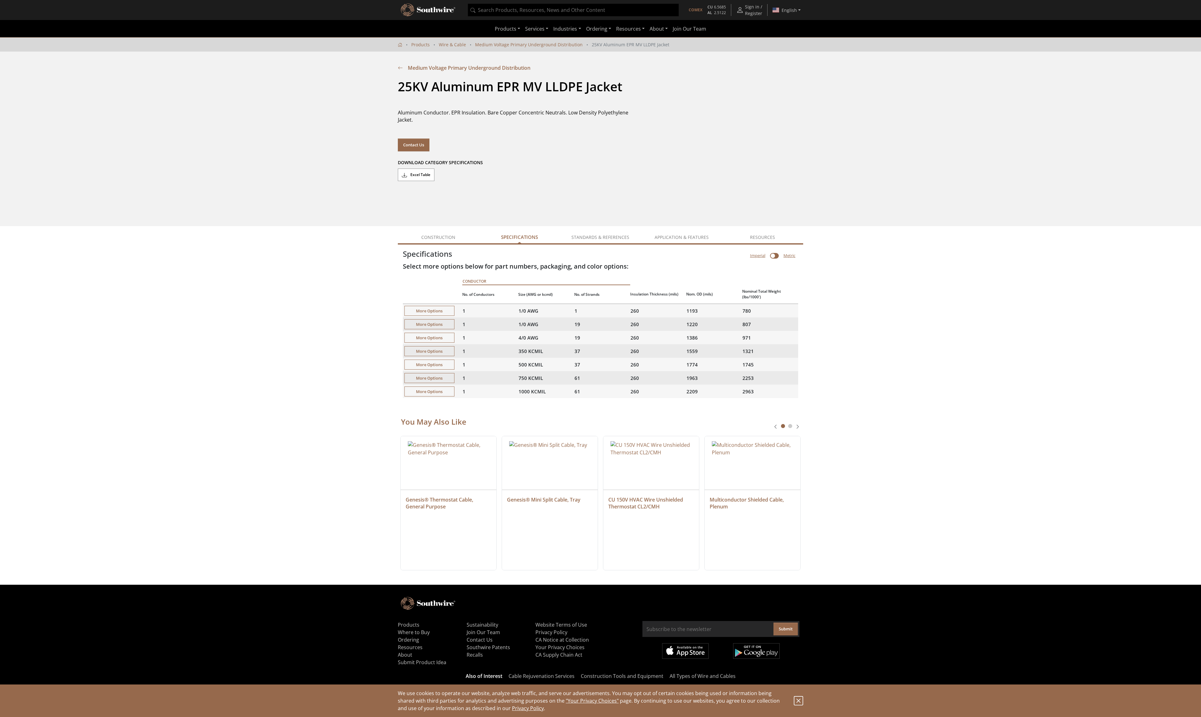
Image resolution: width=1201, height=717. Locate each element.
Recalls (475, 654)
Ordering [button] (596, 28)
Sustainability (482, 624)
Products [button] (505, 28)
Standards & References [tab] (600, 237)
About (405, 654)
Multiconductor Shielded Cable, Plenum (747, 503)
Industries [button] (565, 28)
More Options (429, 311)
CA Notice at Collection (562, 639)
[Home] (400, 44)
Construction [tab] (438, 237)
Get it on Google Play (756, 651)
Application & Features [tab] (682, 237)
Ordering (408, 639)
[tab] (783, 426)
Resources (410, 647)
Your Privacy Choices (560, 647)
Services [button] (535, 28)
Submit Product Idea (422, 662)
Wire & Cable (452, 45)
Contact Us (413, 145)
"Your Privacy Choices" (592, 700)
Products (420, 45)
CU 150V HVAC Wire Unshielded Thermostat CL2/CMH (646, 503)
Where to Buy (414, 632)
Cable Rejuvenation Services (542, 676)
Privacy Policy (528, 708)
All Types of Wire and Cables (703, 676)
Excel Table (419, 174)
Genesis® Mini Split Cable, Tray (543, 499)
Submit (786, 629)
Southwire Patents (488, 647)
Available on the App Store (685, 651)
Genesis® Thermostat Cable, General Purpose (440, 503)
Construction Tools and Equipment (622, 676)
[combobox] (573, 10)
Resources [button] (628, 28)
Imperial (757, 255)
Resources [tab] (762, 237)
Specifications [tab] (519, 237)
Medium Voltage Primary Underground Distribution (529, 45)
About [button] (657, 28)
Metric (789, 255)
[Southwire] (428, 10)
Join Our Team (689, 28)
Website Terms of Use (561, 624)
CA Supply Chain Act (558, 654)
